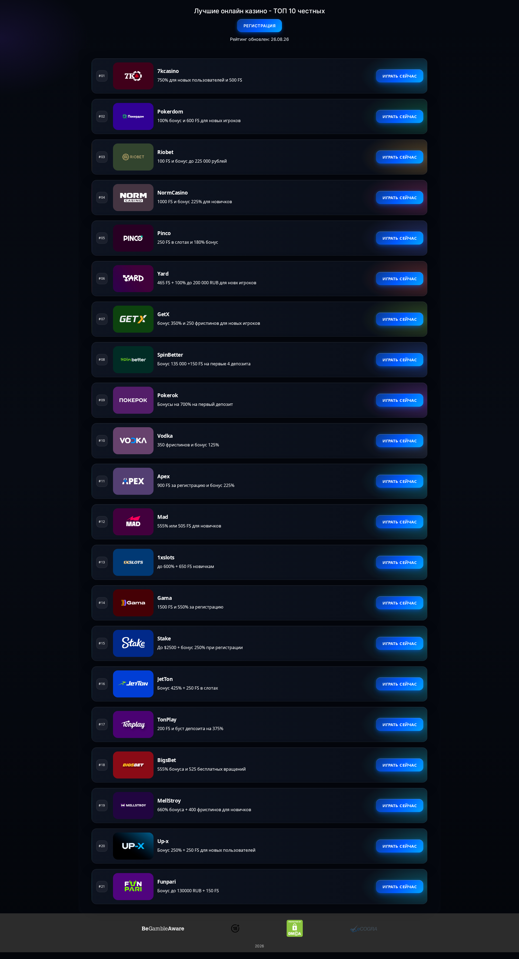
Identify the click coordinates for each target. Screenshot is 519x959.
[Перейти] (163, 928)
